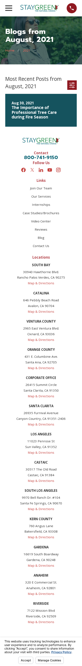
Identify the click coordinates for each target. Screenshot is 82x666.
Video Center (41, 221)
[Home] (39, 8)
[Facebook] (23, 170)
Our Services (41, 196)
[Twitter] (32, 170)
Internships (41, 204)
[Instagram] (58, 170)
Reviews (41, 229)
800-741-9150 (41, 157)
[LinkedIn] (41, 170)
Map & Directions (41, 283)
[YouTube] (50, 170)
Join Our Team (41, 188)
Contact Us (41, 246)
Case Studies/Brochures (41, 213)
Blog (41, 237)
